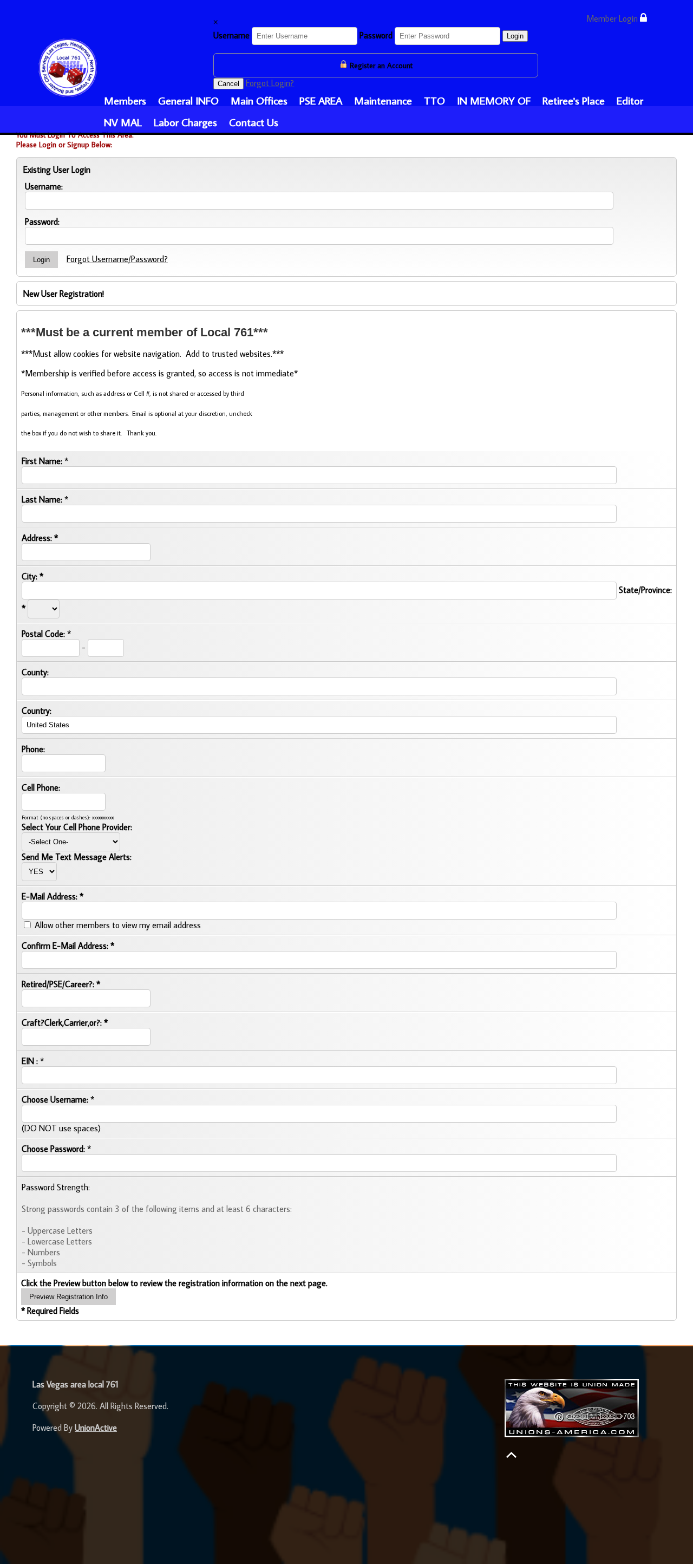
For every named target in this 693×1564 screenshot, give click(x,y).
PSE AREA (320, 100)
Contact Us (253, 122)
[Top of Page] (511, 1455)
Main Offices (259, 100)
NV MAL (123, 122)
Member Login (613, 18)
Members (125, 100)
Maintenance (383, 100)
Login (515, 36)
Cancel (228, 84)
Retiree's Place (573, 100)
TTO (434, 100)
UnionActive (96, 1427)
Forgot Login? (270, 82)
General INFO (188, 100)
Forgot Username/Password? (117, 258)
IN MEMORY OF (494, 100)
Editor (630, 100)
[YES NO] (39, 870)
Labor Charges (185, 122)
